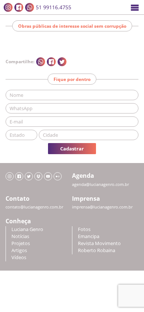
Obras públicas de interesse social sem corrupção (72, 26)
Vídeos (18, 257)
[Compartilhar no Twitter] (62, 61)
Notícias (20, 236)
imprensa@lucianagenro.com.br (102, 207)
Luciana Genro (27, 229)
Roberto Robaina (96, 250)
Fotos (84, 229)
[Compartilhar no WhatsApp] (40, 61)
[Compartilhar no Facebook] (51, 61)
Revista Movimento (99, 243)
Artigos (19, 250)
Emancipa (88, 236)
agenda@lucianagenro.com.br (100, 184)
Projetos (20, 243)
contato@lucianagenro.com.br (34, 207)
